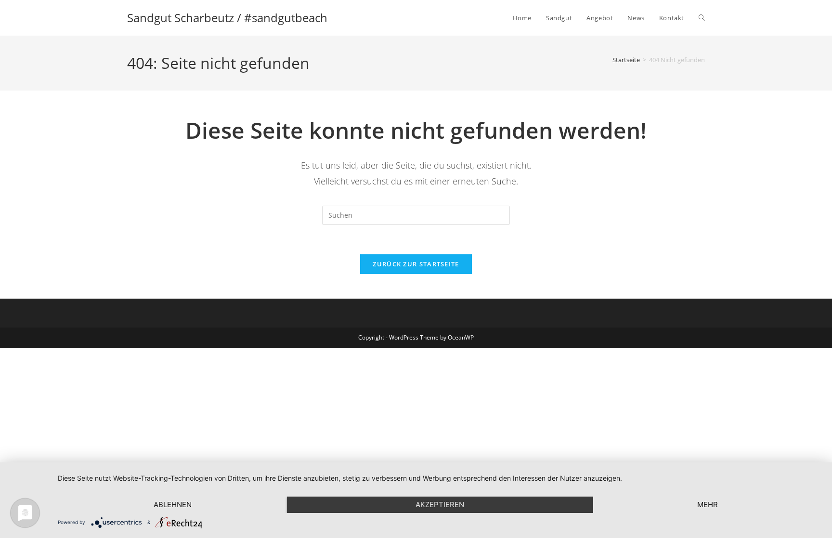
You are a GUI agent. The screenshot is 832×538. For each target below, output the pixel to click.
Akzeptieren (440, 504)
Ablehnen (173, 504)
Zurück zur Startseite (416, 264)
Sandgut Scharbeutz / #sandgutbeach (227, 18)
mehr (707, 504)
